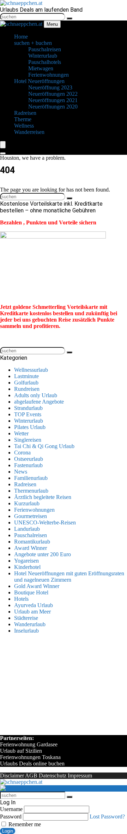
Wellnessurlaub (31, 370)
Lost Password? (107, 817)
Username (11, 809)
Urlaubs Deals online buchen (32, 763)
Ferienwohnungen (34, 510)
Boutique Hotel (31, 592)
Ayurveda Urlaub (33, 605)
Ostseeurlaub (28, 459)
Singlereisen (27, 440)
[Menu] (3, 144)
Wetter (21, 433)
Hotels (21, 599)
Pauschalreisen (30, 535)
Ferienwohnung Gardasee (29, 744)
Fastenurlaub (28, 465)
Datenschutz (52, 776)
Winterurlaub (28, 421)
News (20, 472)
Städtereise (26, 618)
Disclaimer (12, 776)
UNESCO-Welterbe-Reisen (45, 522)
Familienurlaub (31, 478)
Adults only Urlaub (35, 395)
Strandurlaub (28, 408)
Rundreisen (27, 389)
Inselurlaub (26, 631)
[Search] (3, 153)
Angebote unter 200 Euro (42, 554)
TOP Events (27, 414)
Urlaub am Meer (32, 612)
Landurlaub (27, 529)
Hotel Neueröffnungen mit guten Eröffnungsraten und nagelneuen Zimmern (69, 576)
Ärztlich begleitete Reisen (42, 497)
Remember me (24, 824)
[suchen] (69, 18)
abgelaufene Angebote (39, 402)
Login (7, 831)
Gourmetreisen (30, 516)
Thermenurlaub (31, 491)
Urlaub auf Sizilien (21, 751)
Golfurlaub (26, 383)
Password (11, 817)
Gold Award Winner (36, 586)
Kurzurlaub (27, 503)
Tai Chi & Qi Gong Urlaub (44, 446)
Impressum (80, 776)
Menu (52, 24)
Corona (22, 453)
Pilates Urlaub (30, 427)
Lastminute (26, 376)
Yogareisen (26, 561)
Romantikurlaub (32, 542)
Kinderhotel (27, 567)
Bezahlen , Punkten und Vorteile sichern (48, 222)
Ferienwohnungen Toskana (30, 757)
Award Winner (30, 548)
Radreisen (25, 484)
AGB (31, 776)
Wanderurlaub (30, 624)
